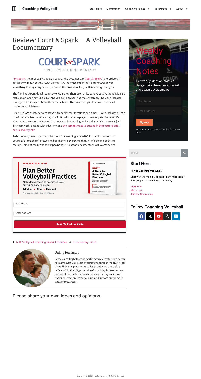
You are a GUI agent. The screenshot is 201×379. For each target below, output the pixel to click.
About (179, 8)
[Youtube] (159, 216)
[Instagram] (167, 216)
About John (136, 190)
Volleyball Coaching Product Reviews (44, 242)
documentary (80, 242)
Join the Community (141, 194)
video (93, 242)
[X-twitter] (150, 216)
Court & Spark (93, 78)
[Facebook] (141, 216)
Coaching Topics (135, 8)
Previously (19, 78)
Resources (160, 8)
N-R (18, 242)
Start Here (96, 8)
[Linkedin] (176, 216)
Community (113, 8)
